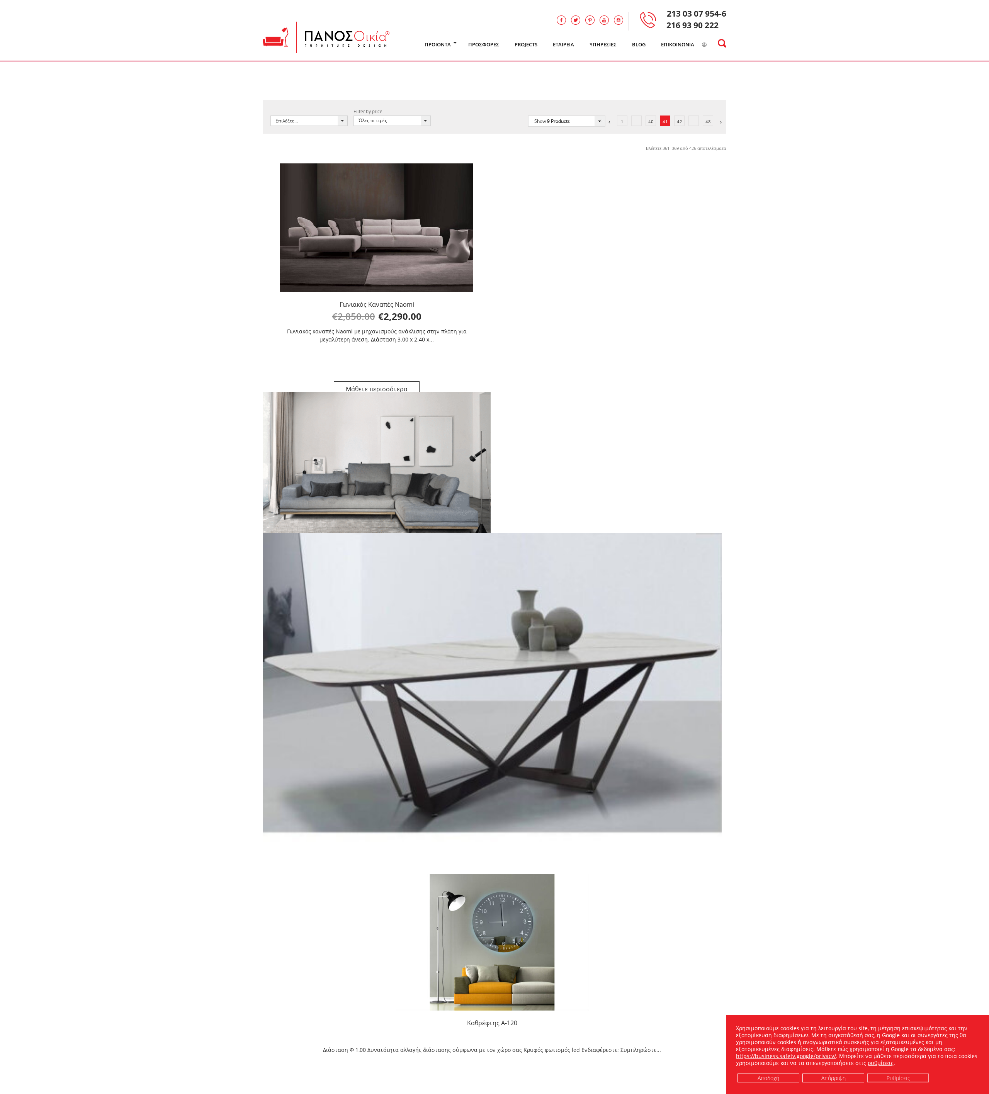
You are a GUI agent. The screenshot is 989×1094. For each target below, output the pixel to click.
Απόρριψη (833, 1077)
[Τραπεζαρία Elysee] (492, 695)
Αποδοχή (768, 1077)
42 (679, 121)
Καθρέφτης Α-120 (492, 1023)
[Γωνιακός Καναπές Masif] (377, 469)
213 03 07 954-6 (696, 13)
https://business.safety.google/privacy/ (786, 1056)
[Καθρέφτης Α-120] (492, 942)
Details (377, 389)
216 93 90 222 (692, 25)
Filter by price (367, 111)
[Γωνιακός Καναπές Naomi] (377, 227)
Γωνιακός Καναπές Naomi (377, 304)
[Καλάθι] (714, 44)
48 (708, 121)
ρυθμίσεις (881, 1063)
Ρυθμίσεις (898, 1077)
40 (651, 121)
